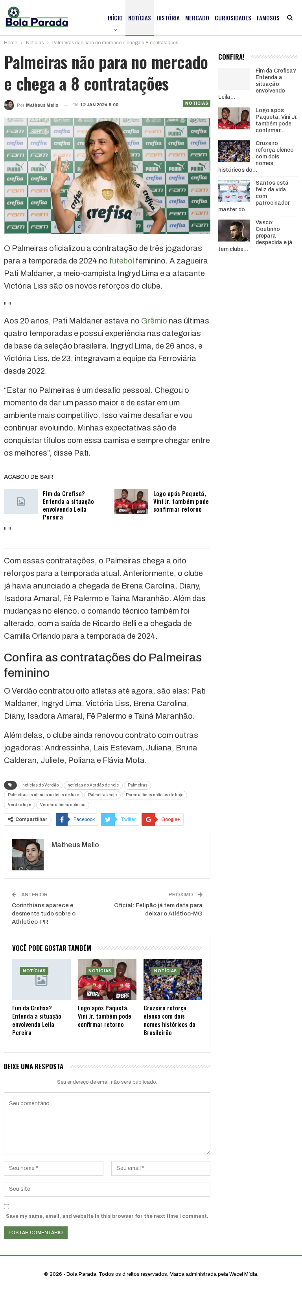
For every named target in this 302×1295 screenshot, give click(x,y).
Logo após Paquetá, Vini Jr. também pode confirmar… (277, 120)
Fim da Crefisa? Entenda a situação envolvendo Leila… (257, 84)
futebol (121, 260)
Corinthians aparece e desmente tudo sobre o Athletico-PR (44, 913)
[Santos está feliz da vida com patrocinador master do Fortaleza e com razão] (234, 191)
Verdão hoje (19, 805)
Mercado (197, 17)
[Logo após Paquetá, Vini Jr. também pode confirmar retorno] (131, 501)
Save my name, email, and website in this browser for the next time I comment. (107, 1216)
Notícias (139, 17)
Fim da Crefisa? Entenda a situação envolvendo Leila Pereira (68, 505)
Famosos (268, 17)
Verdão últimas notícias (62, 805)
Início (115, 17)
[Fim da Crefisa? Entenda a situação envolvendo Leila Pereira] (21, 501)
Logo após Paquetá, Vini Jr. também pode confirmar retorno (181, 501)
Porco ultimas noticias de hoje (154, 795)
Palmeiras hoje (102, 795)
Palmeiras (137, 785)
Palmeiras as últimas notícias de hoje (43, 795)
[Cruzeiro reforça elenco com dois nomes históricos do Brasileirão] (173, 979)
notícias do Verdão (40, 785)
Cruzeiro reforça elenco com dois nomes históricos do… (256, 156)
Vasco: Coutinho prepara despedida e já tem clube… (255, 236)
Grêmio (154, 320)
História (168, 17)
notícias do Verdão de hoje (93, 785)
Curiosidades (233, 17)
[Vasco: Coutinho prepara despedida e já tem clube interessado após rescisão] (234, 231)
